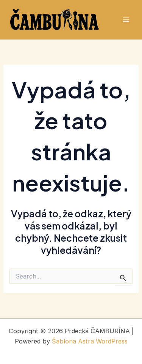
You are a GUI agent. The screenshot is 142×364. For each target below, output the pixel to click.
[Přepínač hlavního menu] (125, 19)
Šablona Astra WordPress (90, 341)
